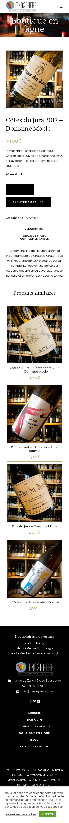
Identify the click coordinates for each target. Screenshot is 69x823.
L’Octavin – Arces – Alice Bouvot (34, 602)
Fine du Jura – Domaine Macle (34, 526)
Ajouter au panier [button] (34, 341)
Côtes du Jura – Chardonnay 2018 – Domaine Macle (34, 369)
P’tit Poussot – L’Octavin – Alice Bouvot (34, 449)
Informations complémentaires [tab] (34, 237)
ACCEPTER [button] (47, 814)
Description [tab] (34, 228)
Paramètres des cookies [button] (21, 814)
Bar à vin (34, 719)
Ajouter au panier (28, 202)
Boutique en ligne (34, 733)
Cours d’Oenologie (34, 726)
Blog (34, 739)
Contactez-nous (34, 746)
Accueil (34, 713)
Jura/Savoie (29, 218)
